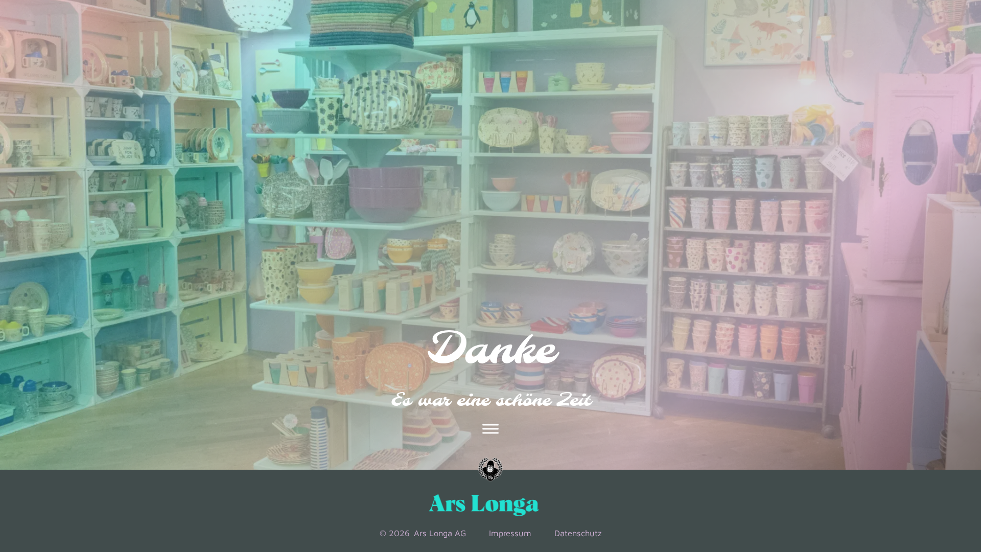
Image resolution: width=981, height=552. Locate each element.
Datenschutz (577, 533)
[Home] (490, 469)
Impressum (510, 533)
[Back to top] (931, 472)
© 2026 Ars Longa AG (423, 533)
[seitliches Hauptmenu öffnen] (490, 429)
